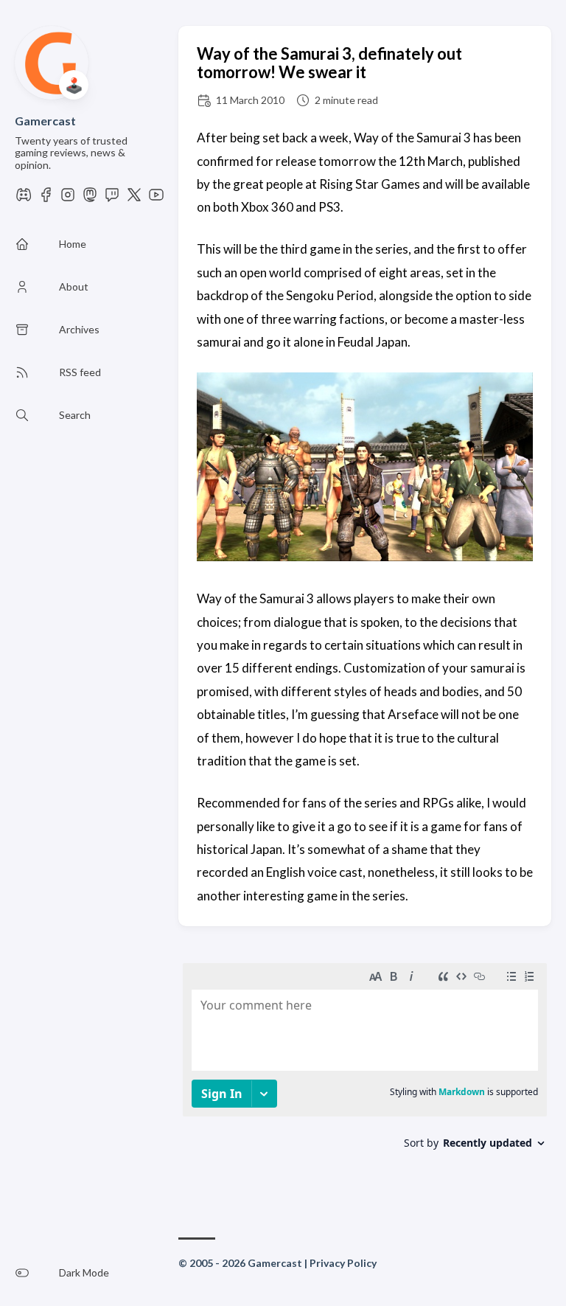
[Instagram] (68, 199)
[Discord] (23, 199)
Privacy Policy (343, 1263)
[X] (134, 199)
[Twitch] (112, 199)
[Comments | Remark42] (364, 1073)
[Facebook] (46, 199)
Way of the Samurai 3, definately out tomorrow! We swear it (329, 63)
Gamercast (45, 121)
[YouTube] (156, 199)
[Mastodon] (90, 199)
